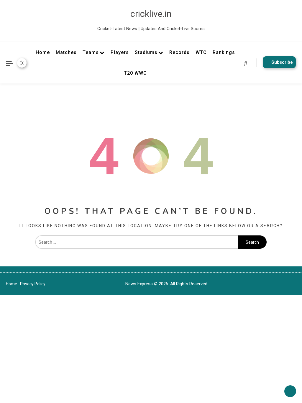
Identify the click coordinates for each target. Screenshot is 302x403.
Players (120, 52)
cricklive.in (151, 14)
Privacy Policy (32, 283)
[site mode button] (22, 63)
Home (43, 52)
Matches (66, 52)
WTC (201, 52)
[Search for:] (136, 242)
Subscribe (282, 62)
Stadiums (146, 52)
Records (179, 52)
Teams (91, 52)
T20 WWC (135, 73)
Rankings (224, 52)
